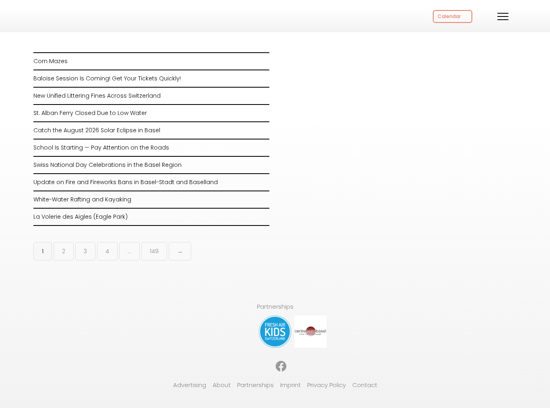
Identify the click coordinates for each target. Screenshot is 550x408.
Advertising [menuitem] (189, 385)
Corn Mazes (50, 61)
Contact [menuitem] (364, 385)
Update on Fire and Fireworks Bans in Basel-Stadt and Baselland (125, 182)
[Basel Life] (67, 15)
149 (154, 251)
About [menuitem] (222, 385)
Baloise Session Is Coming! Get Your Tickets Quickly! (107, 78)
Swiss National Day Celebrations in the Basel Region (107, 165)
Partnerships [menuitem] (255, 385)
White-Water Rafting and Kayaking (82, 199)
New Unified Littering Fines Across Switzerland (97, 96)
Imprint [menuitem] (290, 385)
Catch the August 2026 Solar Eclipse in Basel (96, 130)
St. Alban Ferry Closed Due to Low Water (90, 113)
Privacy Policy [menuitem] (326, 385)
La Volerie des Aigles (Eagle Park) (80, 217)
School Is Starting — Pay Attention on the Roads (101, 148)
